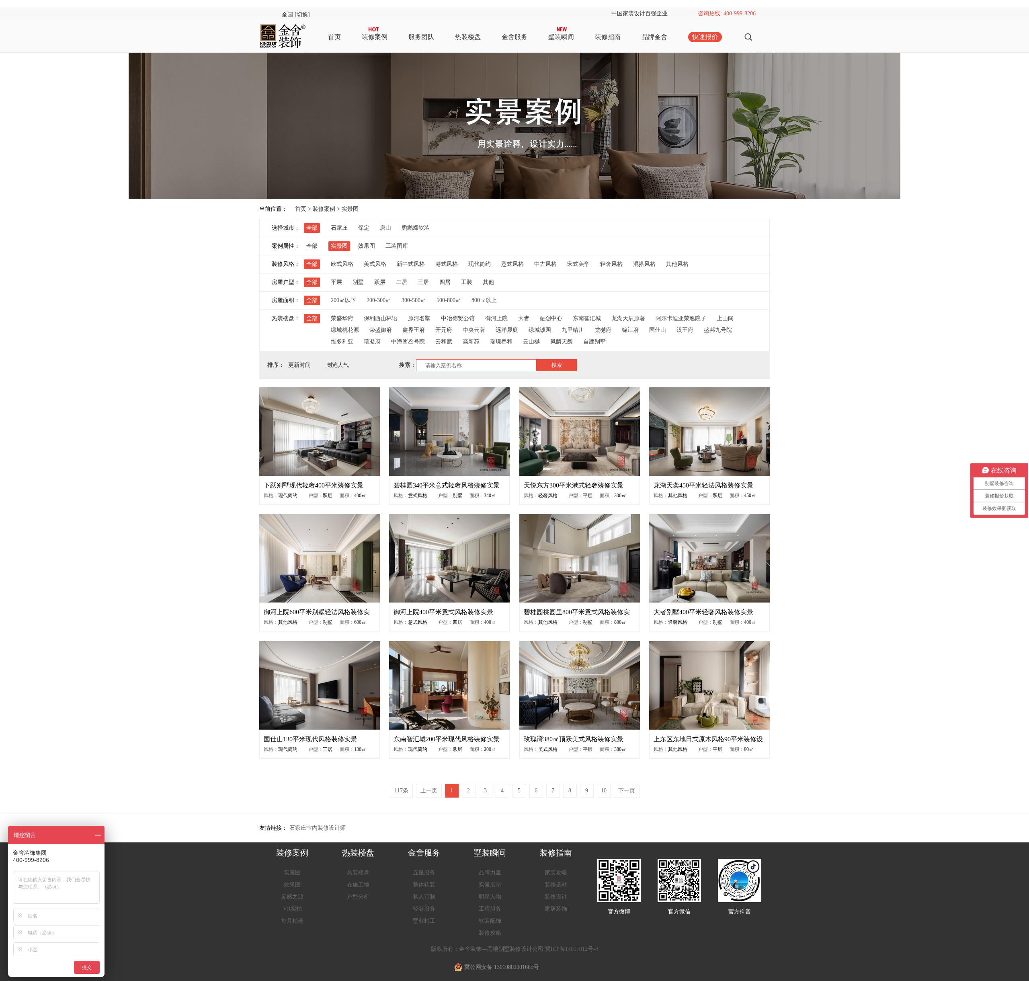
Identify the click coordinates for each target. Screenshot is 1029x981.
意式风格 (512, 264)
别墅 (358, 282)
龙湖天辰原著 (628, 318)
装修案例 (374, 36)
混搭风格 (644, 264)
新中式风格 (411, 264)
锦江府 (630, 330)
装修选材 (556, 885)
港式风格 (446, 264)
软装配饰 (490, 921)
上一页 (428, 791)
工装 (466, 282)
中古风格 (545, 264)
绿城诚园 (540, 330)
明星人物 (490, 897)
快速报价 (705, 36)
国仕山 (657, 330)
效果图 (366, 246)
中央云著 (474, 330)
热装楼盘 (468, 36)
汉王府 (684, 330)
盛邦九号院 (718, 330)
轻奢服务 (424, 909)
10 (604, 791)
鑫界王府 (413, 330)
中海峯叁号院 (408, 342)
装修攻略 (490, 933)
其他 (488, 282)
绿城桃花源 (345, 330)
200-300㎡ (379, 300)
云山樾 (531, 342)
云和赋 (443, 342)
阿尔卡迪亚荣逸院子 (681, 318)
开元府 (443, 330)
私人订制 (424, 897)
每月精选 (292, 921)
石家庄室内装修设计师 (317, 828)
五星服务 (424, 873)
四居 (445, 282)
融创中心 (551, 318)
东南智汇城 (587, 318)
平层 (336, 282)
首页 (334, 36)
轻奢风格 (611, 264)
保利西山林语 (381, 318)
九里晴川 (573, 330)
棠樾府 (602, 330)
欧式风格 (342, 264)
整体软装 (424, 885)
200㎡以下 (343, 300)
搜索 (556, 365)
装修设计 (556, 897)
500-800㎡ (449, 300)
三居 (423, 282)
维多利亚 (342, 342)
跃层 (379, 282)
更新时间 (300, 365)
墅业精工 (424, 921)
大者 (523, 318)
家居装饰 (556, 909)
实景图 (350, 209)
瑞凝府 (372, 342)
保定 (363, 228)
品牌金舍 (654, 36)
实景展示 (490, 885)
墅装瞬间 (561, 36)
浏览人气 (338, 365)
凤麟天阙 (561, 342)
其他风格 (677, 264)
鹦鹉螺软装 (416, 228)
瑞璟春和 (501, 342)
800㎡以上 (484, 300)
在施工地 (358, 885)
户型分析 (358, 897)
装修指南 (608, 36)
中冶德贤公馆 (458, 318)
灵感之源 (292, 897)
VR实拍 (292, 909)
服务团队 (421, 36)
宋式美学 (578, 264)
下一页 (626, 791)
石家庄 (339, 228)
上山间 (725, 318)
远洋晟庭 (507, 330)
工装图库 (396, 246)
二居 (401, 282)
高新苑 (471, 342)
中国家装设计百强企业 (639, 13)
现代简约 (479, 264)
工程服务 (490, 909)
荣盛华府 (342, 318)
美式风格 (375, 264)
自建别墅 (594, 342)
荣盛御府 (380, 330)
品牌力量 (490, 873)
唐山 (385, 228)
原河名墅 (419, 318)
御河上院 (496, 318)
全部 (312, 228)
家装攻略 (556, 873)
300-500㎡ (414, 300)
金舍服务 (514, 36)
